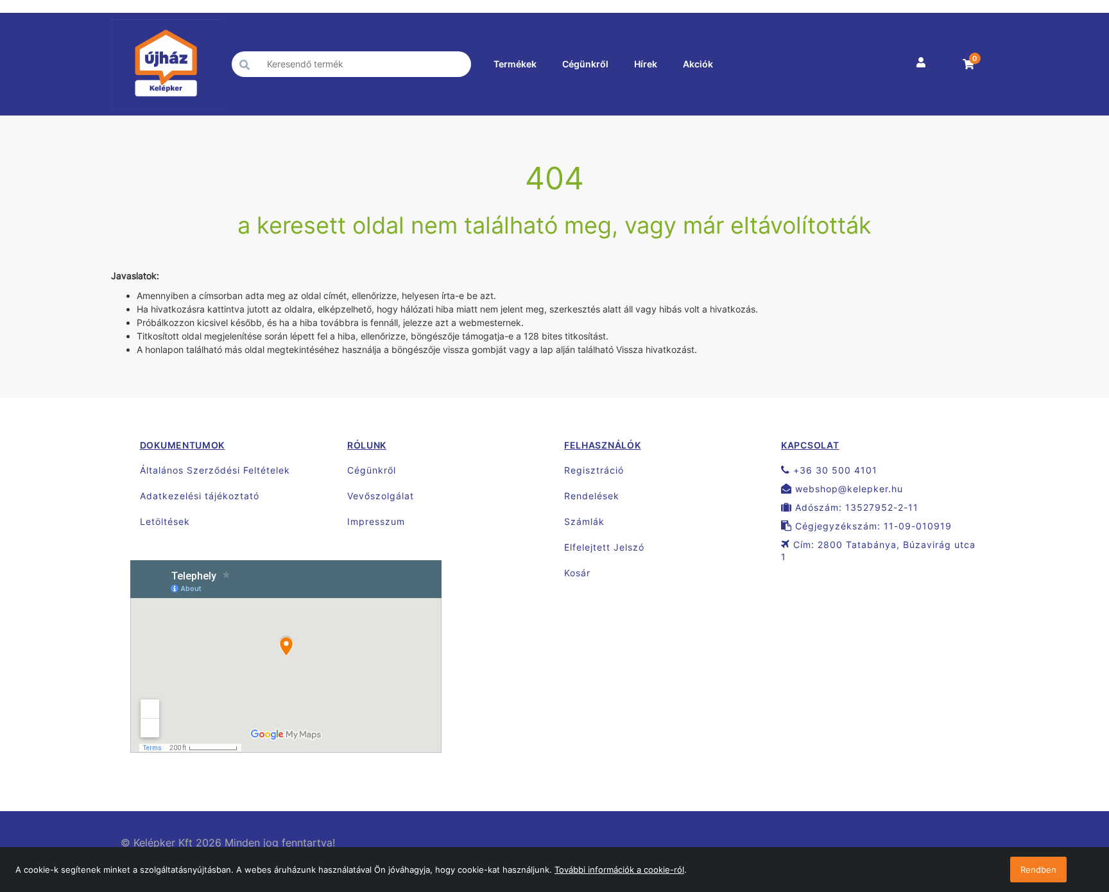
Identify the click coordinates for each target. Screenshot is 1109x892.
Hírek (645, 63)
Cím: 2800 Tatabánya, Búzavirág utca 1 (878, 550)
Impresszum (376, 521)
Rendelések (591, 495)
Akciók (698, 63)
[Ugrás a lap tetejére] (1070, 814)
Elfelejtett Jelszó (604, 547)
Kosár (577, 572)
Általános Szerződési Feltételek (215, 470)
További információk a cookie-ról (619, 869)
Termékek (515, 63)
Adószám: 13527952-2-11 (855, 507)
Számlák (584, 521)
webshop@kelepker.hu (847, 488)
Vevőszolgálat (380, 495)
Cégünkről (585, 63)
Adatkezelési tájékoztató (199, 495)
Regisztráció (594, 470)
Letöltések (165, 521)
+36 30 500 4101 (833, 470)
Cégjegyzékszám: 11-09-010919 (872, 525)
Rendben (1038, 869)
